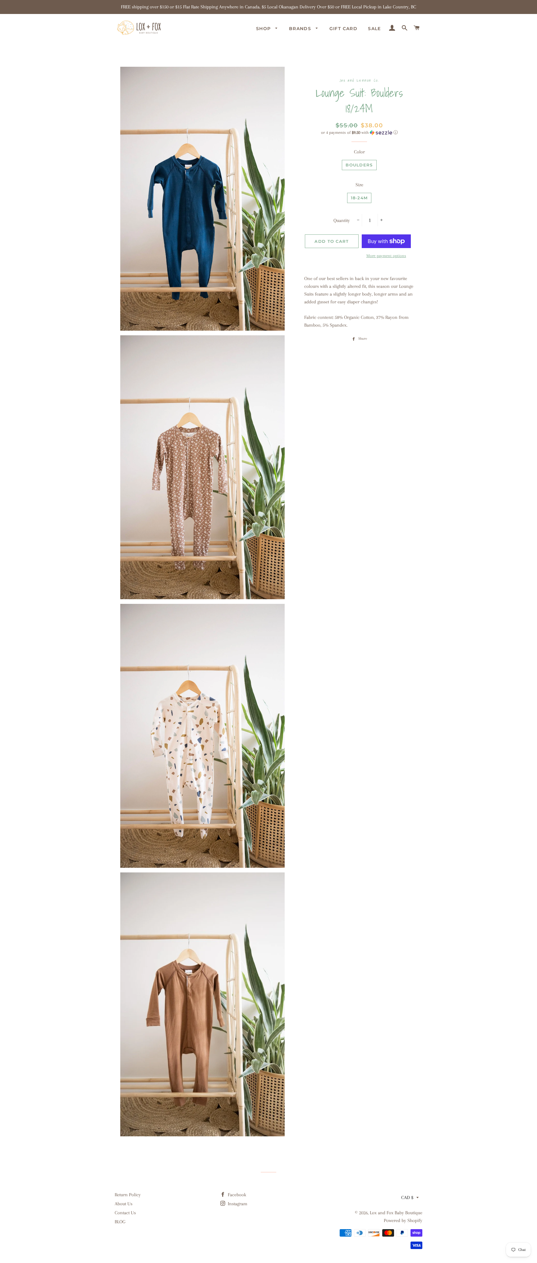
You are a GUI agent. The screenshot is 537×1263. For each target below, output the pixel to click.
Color (359, 152)
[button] (359, 132)
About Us (123, 1203)
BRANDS (301, 28)
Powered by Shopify (403, 1220)
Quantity (341, 220)
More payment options (386, 255)
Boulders (359, 164)
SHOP (264, 28)
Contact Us (125, 1212)
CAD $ (407, 1197)
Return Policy (128, 1194)
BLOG (120, 1222)
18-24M (359, 197)
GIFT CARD (343, 28)
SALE (374, 28)
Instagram (237, 1203)
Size (359, 185)
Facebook (236, 1194)
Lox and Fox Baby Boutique (396, 1212)
